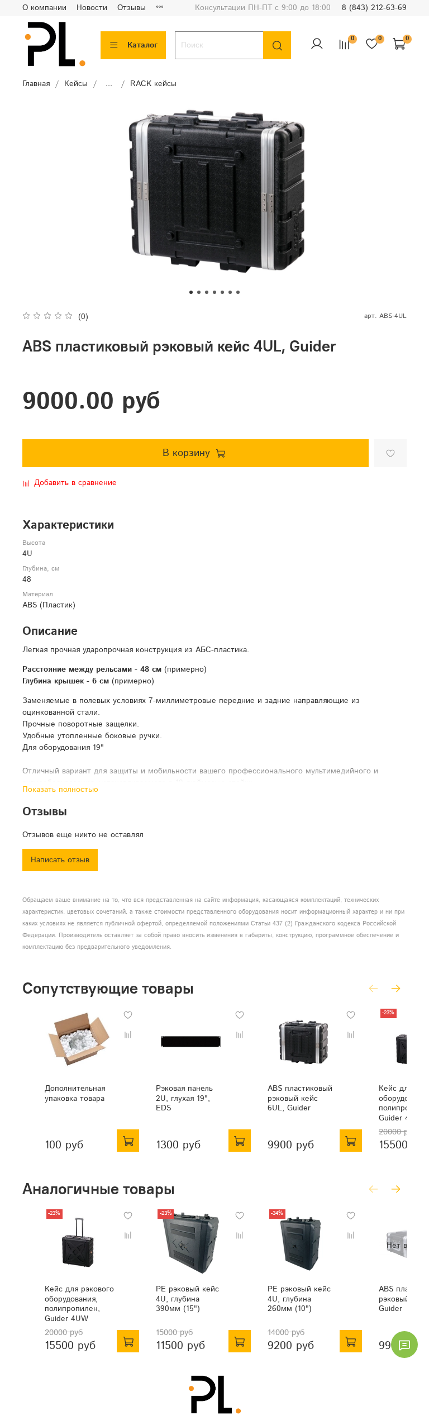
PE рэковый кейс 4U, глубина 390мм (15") (187, 1299)
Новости (92, 7)
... (109, 83)
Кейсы (76, 83)
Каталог (142, 45)
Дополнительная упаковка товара (75, 1094)
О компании (44, 7)
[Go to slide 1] (191, 292)
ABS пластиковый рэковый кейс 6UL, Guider (300, 1099)
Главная (36, 83)
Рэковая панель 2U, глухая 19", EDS (184, 1099)
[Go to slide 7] (238, 292)
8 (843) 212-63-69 (374, 7)
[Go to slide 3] (206, 292)
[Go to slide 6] (230, 292)
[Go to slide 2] (199, 292)
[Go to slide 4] (214, 292)
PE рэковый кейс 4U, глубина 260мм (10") (299, 1299)
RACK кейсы (153, 83)
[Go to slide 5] (222, 292)
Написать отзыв (60, 860)
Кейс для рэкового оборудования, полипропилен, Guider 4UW (79, 1304)
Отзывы (131, 7)
